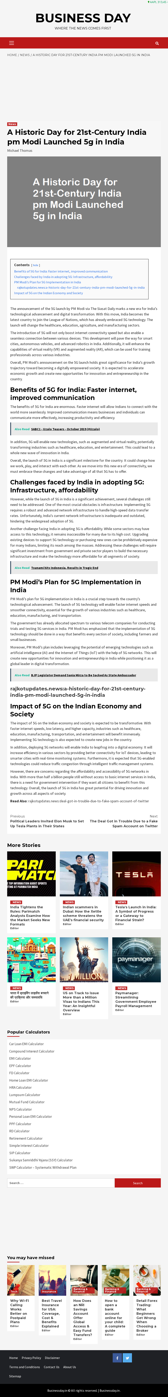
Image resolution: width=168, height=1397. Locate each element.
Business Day (83, 17)
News (12, 124)
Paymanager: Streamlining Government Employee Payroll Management (135, 999)
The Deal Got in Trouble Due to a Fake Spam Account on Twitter (124, 821)
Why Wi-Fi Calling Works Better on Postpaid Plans (19, 1311)
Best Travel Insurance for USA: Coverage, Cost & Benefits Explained (52, 1313)
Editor (14, 928)
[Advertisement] (84, 88)
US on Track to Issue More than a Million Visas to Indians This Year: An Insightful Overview (81, 1001)
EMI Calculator (20, 1058)
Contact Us (51, 1367)
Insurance (49, 1291)
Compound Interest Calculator (31, 1051)
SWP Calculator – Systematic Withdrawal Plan (42, 1167)
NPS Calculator (20, 1109)
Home (13, 1358)
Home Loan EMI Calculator (28, 1080)
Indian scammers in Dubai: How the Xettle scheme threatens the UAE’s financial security (83, 913)
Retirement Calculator (25, 1138)
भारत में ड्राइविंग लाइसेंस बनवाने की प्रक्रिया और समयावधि (29, 995)
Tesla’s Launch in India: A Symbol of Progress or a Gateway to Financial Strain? (135, 913)
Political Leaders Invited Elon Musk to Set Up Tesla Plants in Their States (47, 821)
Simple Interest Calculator (29, 1145)
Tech (13, 1291)
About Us (69, 1367)
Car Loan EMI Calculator (26, 1044)
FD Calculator (19, 1073)
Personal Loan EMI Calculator (30, 1116)
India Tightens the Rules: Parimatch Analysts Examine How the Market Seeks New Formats (30, 915)
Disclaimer (52, 1358)
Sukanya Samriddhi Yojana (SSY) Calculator (41, 1160)
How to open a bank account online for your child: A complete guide (115, 1316)
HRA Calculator (20, 1087)
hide (35, 265)
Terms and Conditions (24, 1367)
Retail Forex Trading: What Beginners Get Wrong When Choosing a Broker (146, 1316)
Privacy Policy (31, 1358)
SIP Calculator (19, 1153)
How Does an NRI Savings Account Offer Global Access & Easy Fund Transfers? (82, 1318)
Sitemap (15, 1376)
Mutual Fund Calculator (26, 1102)
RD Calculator (19, 1131)
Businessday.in (110, 1390)
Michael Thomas (19, 150)
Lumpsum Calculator (24, 1095)
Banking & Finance (80, 1290)
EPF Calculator (20, 1066)
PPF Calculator (20, 1124)
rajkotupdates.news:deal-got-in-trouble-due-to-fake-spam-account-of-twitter (88, 801)
